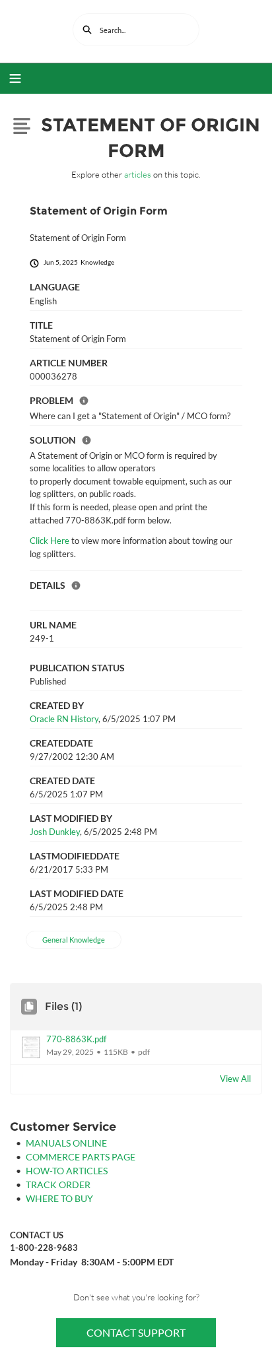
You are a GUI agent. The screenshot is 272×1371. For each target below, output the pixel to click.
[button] (136, 1047)
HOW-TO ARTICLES (67, 1170)
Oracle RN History (64, 719)
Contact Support (136, 1332)
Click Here (49, 540)
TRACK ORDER (58, 1184)
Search (87, 29)
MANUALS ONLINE (66, 1143)
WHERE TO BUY (59, 1198)
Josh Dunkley (55, 831)
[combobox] (136, 29)
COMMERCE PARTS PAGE (80, 1156)
